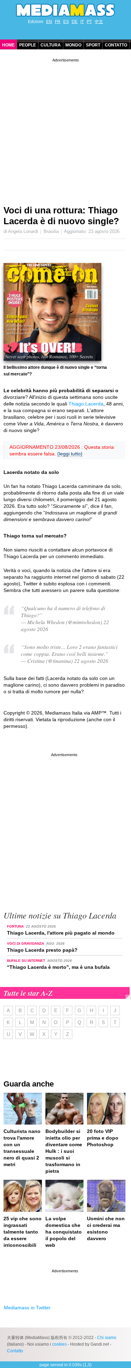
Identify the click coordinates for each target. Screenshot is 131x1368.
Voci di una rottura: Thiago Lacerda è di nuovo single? (61, 215)
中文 (99, 21)
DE (75, 21)
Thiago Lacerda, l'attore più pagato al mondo (61, 933)
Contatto (116, 45)
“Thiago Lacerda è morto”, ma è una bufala (58, 967)
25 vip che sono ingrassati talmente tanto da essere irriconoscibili (22, 1232)
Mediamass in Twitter (27, 1307)
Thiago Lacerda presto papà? (42, 950)
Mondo (73, 45)
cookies (59, 1344)
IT (82, 21)
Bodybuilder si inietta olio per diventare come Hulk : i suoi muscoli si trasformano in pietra (63, 1151)
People (27, 45)
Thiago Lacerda (85, 404)
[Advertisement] (65, 129)
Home (8, 45)
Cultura (51, 45)
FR (57, 21)
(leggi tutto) (69, 453)
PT (89, 21)
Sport (93, 45)
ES (66, 21)
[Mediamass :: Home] (65, 10)
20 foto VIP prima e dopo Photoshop (102, 1137)
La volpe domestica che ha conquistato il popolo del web (63, 1232)
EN (49, 21)
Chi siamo (106, 1337)
